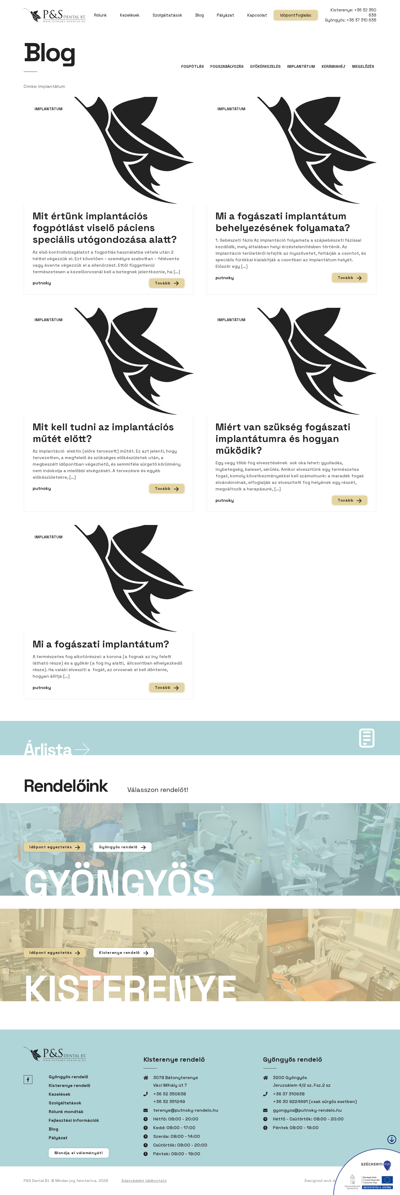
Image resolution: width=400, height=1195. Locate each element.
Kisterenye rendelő (120, 952)
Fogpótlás (192, 66)
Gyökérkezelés (265, 66)
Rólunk (100, 15)
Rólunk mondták (66, 1111)
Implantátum (301, 66)
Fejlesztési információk (74, 1120)
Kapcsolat (257, 15)
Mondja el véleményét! (78, 1152)
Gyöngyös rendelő (119, 846)
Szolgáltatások (167, 15)
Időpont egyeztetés (51, 846)
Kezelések (130, 15)
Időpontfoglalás (295, 15)
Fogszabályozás (227, 66)
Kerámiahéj (334, 66)
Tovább (163, 283)
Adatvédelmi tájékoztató (144, 1180)
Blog (199, 15)
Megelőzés (363, 66)
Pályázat (225, 15)
